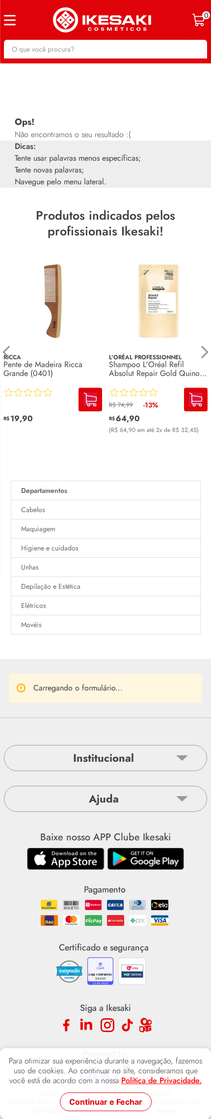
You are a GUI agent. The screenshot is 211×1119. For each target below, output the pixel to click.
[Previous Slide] (6, 352)
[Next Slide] (204, 352)
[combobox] (105, 49)
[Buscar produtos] (194, 49)
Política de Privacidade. (161, 1081)
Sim (136, 854)
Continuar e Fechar (105, 1102)
